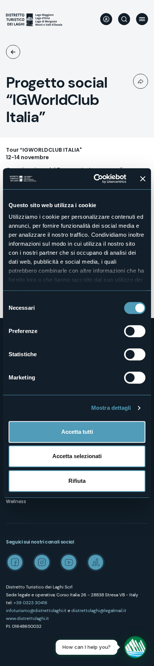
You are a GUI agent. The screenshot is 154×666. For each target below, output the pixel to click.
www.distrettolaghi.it (27, 618)
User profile (106, 19)
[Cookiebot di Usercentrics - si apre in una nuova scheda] (95, 179)
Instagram (42, 562)
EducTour (13, 52)
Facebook (15, 562)
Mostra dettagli (111, 408)
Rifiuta (77, 481)
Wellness (16, 501)
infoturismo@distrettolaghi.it (36, 611)
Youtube (69, 562)
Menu (142, 19)
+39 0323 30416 (30, 603)
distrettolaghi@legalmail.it (98, 611)
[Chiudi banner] (142, 178)
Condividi (140, 81)
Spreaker (96, 562)
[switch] (134, 331)
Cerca (124, 19)
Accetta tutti (77, 432)
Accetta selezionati (77, 456)
